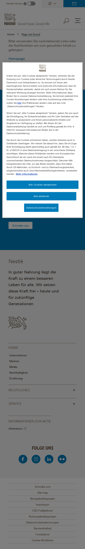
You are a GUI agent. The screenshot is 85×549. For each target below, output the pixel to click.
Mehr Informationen (27, 173)
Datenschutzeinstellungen (41, 207)
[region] (42, 140)
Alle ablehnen (41, 196)
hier (19, 102)
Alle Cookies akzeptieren (42, 184)
